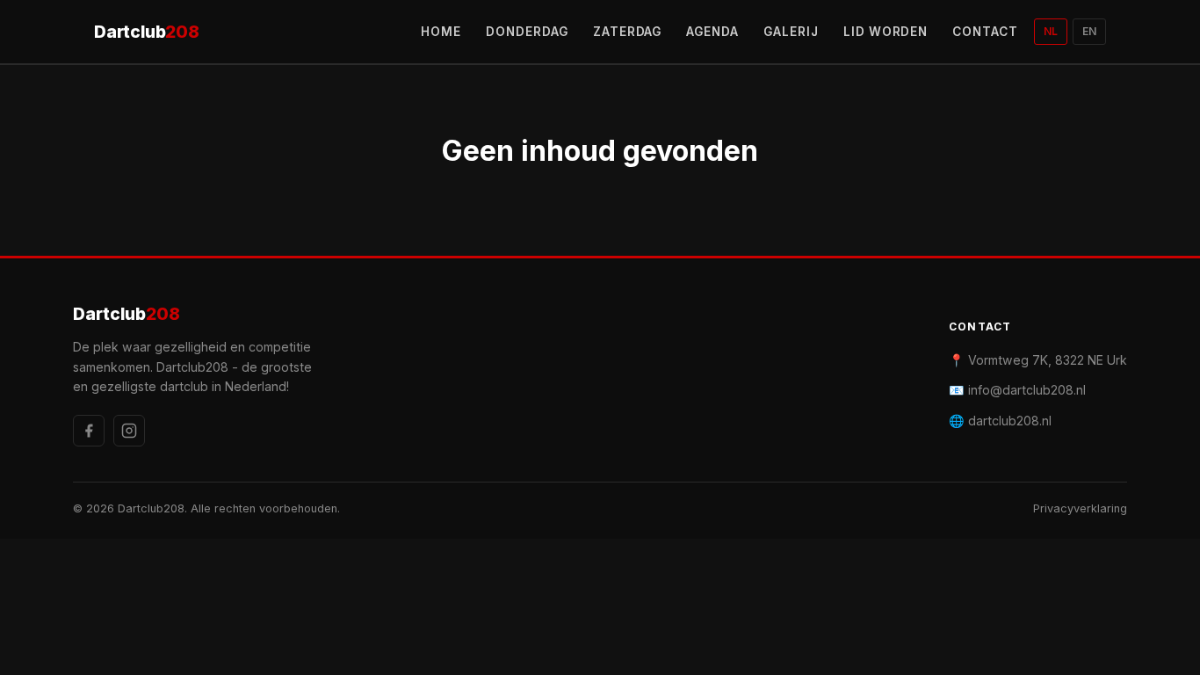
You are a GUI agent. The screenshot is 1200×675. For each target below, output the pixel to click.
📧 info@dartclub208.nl (1017, 389)
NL (1051, 31)
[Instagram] (129, 430)
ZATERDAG (627, 32)
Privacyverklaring (1080, 508)
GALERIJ (791, 32)
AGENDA (712, 32)
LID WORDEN (886, 32)
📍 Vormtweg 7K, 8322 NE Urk (1038, 359)
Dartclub (146, 31)
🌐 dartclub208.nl (1000, 420)
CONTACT (985, 32)
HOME (441, 32)
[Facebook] (89, 430)
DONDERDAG (527, 32)
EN (1089, 31)
